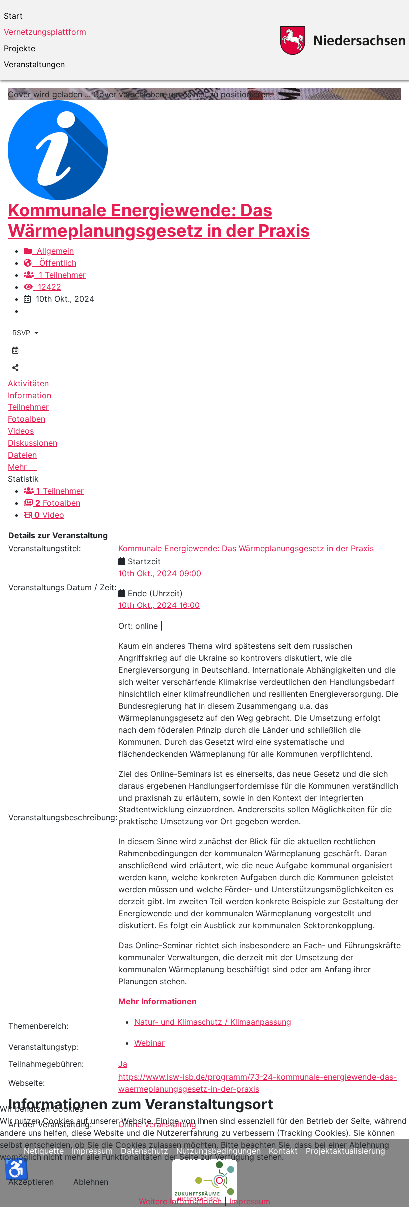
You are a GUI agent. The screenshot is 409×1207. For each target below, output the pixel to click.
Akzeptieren (31, 1182)
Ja (122, 1064)
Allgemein (53, 251)
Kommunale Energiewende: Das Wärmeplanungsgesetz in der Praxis (159, 220)
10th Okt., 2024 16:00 (159, 605)
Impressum (249, 1201)
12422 (47, 287)
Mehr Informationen (157, 1001)
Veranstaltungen (34, 64)
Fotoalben (57, 503)
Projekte (19, 48)
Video (49, 515)
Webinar (149, 1043)
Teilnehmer (60, 491)
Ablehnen (90, 1182)
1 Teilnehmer (60, 275)
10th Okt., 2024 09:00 (159, 573)
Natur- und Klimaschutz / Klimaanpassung (212, 1022)
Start (13, 16)
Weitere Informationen (180, 1201)
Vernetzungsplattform (45, 32)
